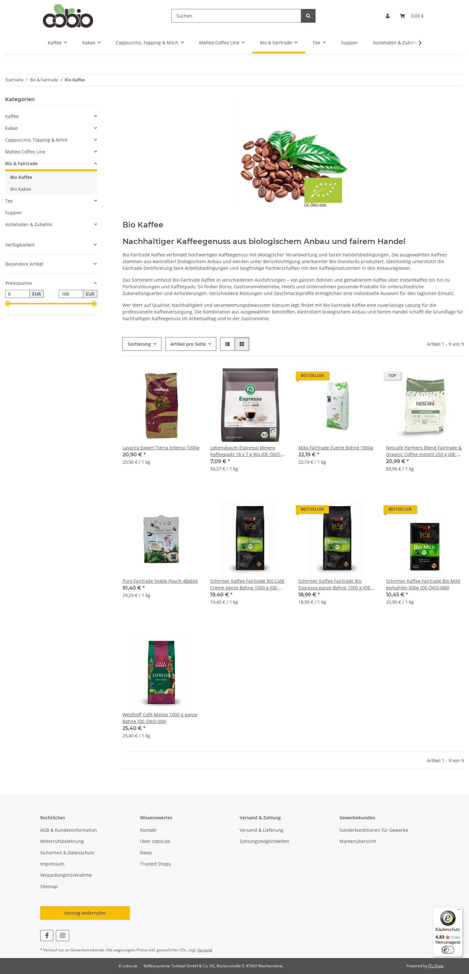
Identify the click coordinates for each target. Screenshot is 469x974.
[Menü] (459, 911)
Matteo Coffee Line (25, 152)
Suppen (13, 213)
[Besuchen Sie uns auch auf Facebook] (46, 935)
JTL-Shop (435, 966)
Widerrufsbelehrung (62, 841)
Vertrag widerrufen (85, 913)
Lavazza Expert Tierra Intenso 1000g (161, 448)
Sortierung (139, 344)
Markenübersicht (357, 841)
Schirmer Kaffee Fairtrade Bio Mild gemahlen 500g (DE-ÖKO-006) (423, 584)
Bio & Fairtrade (21, 163)
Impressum (52, 864)
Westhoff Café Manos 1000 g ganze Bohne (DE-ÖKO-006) (160, 718)
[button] (388, 16)
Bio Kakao (20, 189)
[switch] (448, 950)
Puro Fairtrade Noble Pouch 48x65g (160, 581)
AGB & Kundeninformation (68, 830)
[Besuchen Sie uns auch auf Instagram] (62, 935)
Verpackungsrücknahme (66, 875)
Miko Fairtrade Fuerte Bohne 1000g (335, 448)
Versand (204, 950)
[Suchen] (308, 16)
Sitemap (49, 886)
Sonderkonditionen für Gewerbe (373, 830)
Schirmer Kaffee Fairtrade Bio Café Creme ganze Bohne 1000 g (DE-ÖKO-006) (247, 584)
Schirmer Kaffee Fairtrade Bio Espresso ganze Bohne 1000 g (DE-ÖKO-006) (335, 584)
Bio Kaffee (21, 177)
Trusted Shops (155, 864)
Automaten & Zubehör (29, 224)
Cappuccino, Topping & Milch (36, 140)
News (146, 853)
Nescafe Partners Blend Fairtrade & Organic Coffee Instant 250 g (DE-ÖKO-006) (424, 451)
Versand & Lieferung (261, 830)
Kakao (11, 128)
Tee (9, 201)
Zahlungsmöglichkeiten (264, 841)
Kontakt (148, 830)
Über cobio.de (155, 841)
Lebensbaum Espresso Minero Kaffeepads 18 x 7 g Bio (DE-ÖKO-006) (245, 451)
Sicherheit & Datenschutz (67, 853)
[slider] (7, 304)
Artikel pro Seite (188, 344)
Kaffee (12, 116)
